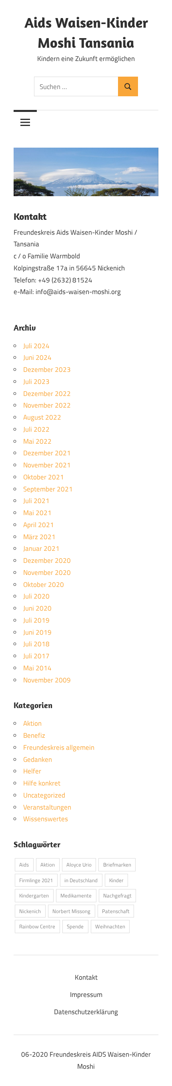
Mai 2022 (37, 441)
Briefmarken (117, 865)
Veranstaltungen (47, 807)
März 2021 (39, 537)
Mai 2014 (37, 668)
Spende (75, 926)
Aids (24, 865)
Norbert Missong (71, 911)
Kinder (116, 880)
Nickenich (30, 911)
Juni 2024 (37, 357)
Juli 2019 (36, 620)
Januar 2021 (41, 548)
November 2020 (47, 572)
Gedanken (37, 759)
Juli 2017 (36, 656)
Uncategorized (44, 795)
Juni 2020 (37, 608)
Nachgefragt (117, 895)
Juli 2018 (36, 644)
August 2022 (42, 417)
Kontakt (86, 977)
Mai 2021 (37, 512)
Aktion (32, 723)
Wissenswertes (45, 819)
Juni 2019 (37, 632)
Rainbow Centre (37, 926)
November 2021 (47, 465)
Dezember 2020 (47, 560)
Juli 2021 (36, 500)
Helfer (32, 771)
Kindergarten (34, 895)
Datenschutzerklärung (86, 1012)
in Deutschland (81, 880)
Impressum (86, 994)
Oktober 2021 (43, 477)
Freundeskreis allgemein (58, 747)
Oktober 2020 (43, 584)
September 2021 (48, 489)
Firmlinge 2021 (36, 880)
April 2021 (38, 525)
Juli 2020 (36, 596)
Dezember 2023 (47, 369)
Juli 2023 (36, 381)
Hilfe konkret (41, 783)
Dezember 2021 (47, 453)
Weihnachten (110, 926)
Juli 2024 (36, 346)
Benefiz (34, 735)
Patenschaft (116, 911)
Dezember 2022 (47, 393)
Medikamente (76, 895)
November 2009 (47, 680)
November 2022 (47, 405)
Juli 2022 (36, 429)
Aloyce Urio (79, 865)
